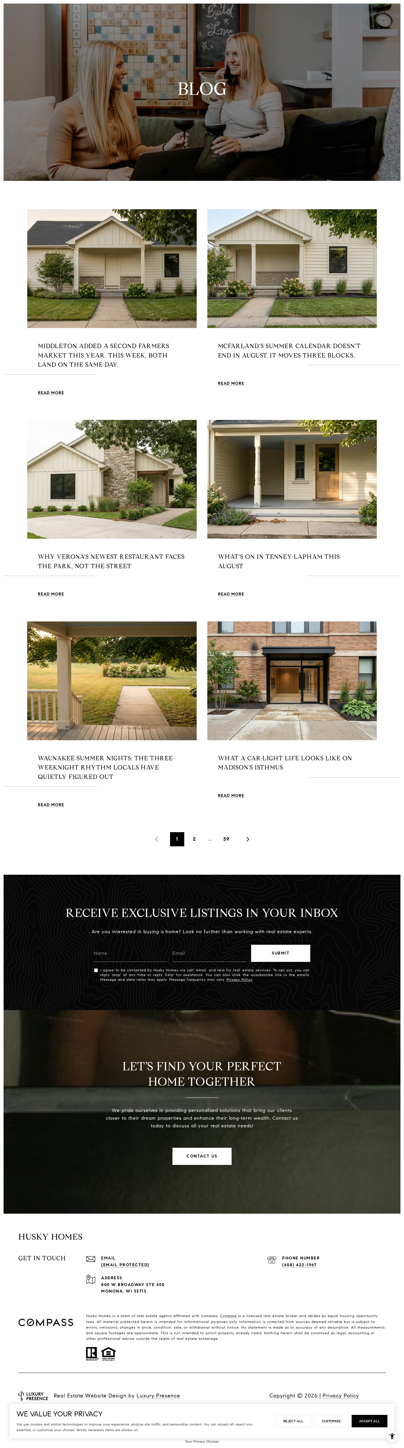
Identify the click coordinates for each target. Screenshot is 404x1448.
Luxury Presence (158, 1395)
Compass (228, 1316)
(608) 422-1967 (299, 1264)
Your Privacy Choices (202, 1441)
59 (226, 839)
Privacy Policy (239, 979)
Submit (281, 953)
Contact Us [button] (202, 1156)
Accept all (369, 1421)
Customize (331, 1421)
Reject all (293, 1421)
